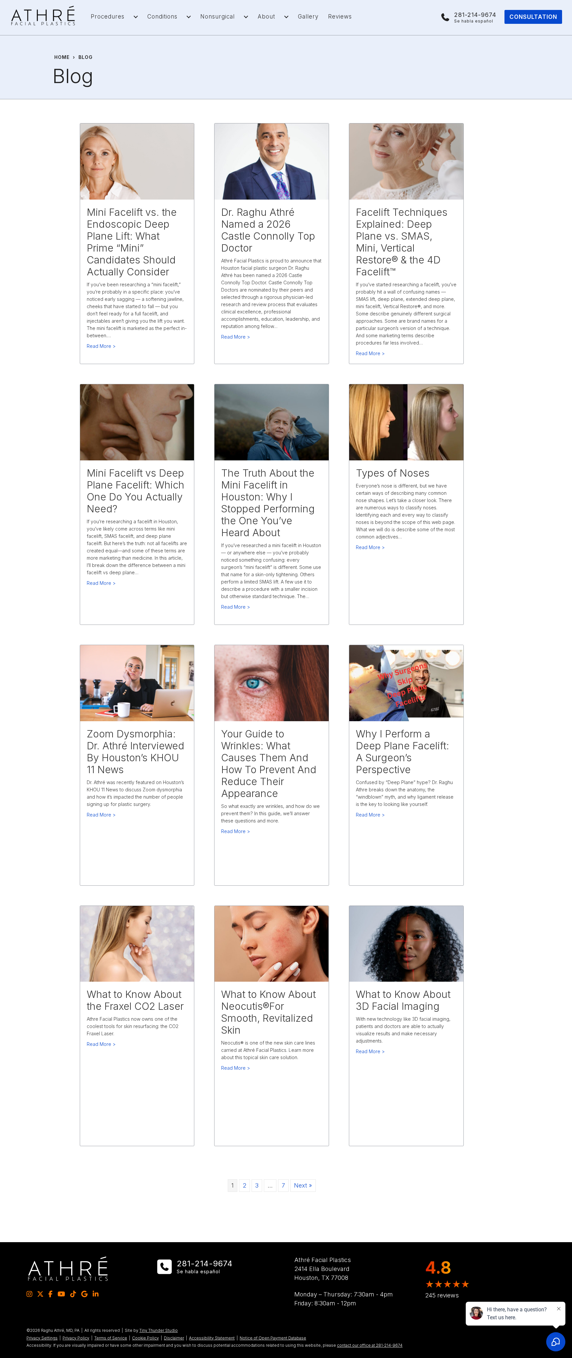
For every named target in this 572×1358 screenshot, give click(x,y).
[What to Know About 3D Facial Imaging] (406, 943)
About (266, 16)
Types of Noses (393, 473)
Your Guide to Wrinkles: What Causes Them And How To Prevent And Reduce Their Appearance (268, 763)
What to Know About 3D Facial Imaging (403, 1000)
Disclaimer (174, 1337)
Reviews (340, 16)
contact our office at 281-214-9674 (370, 1345)
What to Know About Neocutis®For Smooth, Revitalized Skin (268, 1012)
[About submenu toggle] (286, 16)
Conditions (162, 16)
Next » (303, 1185)
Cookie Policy (145, 1337)
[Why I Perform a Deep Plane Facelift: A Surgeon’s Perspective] (406, 682)
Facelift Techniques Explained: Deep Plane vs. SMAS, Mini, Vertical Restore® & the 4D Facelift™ (402, 242)
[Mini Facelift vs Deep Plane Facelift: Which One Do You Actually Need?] (137, 421)
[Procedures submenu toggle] (135, 16)
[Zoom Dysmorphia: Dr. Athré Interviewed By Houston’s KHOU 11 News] (137, 682)
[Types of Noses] (406, 421)
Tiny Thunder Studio (158, 1330)
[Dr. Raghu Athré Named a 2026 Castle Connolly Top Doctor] (272, 161)
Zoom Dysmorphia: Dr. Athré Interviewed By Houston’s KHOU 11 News (135, 751)
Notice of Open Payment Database (273, 1337)
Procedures (107, 16)
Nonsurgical (217, 16)
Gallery (308, 16)
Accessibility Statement (212, 1337)
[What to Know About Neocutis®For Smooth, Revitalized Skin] (272, 943)
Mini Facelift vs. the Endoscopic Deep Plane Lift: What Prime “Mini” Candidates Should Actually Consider (132, 242)
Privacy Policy (76, 1337)
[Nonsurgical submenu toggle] (246, 16)
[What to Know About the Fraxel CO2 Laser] (137, 943)
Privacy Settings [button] (42, 1337)
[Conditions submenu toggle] (188, 16)
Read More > (101, 346)
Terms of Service (110, 1337)
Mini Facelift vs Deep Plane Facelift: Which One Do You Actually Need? (135, 491)
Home (62, 57)
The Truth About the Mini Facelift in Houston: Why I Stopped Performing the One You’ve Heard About (268, 503)
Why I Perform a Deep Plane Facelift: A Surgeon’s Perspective (402, 751)
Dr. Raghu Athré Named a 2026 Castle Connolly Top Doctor (268, 230)
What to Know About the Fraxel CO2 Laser (135, 1000)
